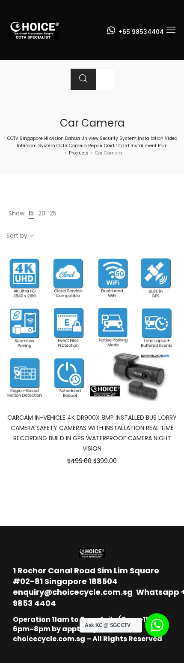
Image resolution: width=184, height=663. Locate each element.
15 (31, 213)
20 (41, 213)
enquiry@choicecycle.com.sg (73, 592)
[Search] (83, 79)
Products (79, 153)
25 (53, 213)
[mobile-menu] (170, 30)
